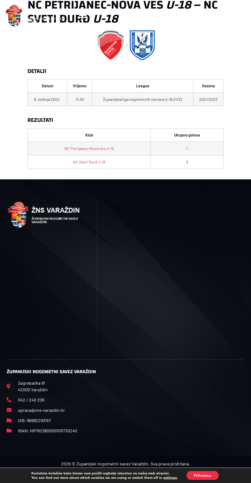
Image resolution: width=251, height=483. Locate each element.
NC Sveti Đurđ (89, 162)
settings (170, 478)
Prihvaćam (202, 475)
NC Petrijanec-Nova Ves (89, 148)
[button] (83, 15)
